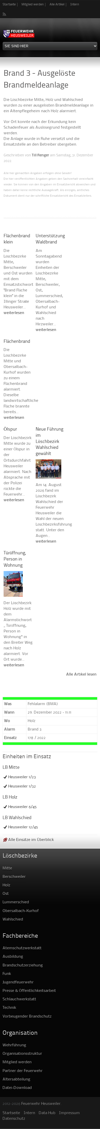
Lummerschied (16, 902)
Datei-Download (17, 1088)
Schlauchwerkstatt (19, 999)
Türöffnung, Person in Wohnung (15, 559)
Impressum (69, 1113)
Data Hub (47, 1113)
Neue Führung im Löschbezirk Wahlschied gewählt (49, 441)
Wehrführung (14, 1045)
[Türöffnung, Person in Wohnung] (13, 594)
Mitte (7, 868)
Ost (6, 894)
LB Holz (10, 797)
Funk (7, 974)
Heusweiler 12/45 (23, 827)
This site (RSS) (5, 14)
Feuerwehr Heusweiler (41, 1104)
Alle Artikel (56, 4)
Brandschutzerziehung (23, 965)
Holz (6, 885)
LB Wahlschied (17, 817)
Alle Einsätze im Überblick (31, 840)
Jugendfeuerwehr (18, 982)
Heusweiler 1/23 (22, 777)
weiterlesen (14, 313)
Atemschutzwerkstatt (22, 948)
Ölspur (10, 429)
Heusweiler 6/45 (22, 807)
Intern (74, 4)
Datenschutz (14, 1119)
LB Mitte (11, 767)
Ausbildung (13, 957)
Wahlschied (13, 919)
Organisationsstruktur (22, 1054)
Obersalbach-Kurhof (21, 911)
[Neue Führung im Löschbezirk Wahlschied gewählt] (48, 476)
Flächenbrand (17, 341)
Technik (9, 1008)
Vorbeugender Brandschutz (27, 1016)
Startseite (9, 4)
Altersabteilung (16, 1079)
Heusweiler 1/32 (22, 786)
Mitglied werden (33, 4)
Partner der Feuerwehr (23, 1071)
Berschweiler (14, 877)
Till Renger (40, 155)
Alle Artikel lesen (81, 674)
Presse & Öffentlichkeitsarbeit (29, 991)
